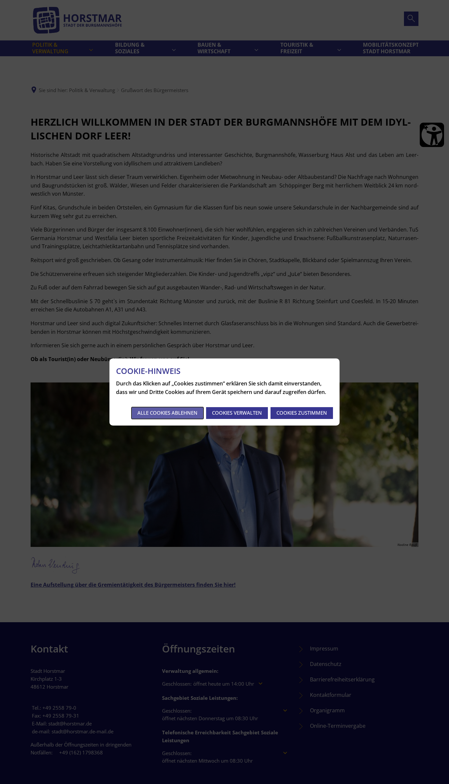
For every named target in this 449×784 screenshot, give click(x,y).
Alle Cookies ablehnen (167, 412)
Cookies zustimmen (301, 412)
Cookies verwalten (237, 412)
